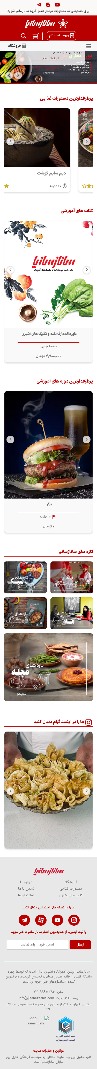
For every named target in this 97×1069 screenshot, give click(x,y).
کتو (49, 334)
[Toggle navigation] (88, 46)
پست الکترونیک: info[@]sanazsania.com (48, 998)
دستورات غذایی (71, 888)
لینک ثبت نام (50, 58)
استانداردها (26, 895)
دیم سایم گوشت (73, 173)
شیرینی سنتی (49, 504)
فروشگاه (14, 46)
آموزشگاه (71, 882)
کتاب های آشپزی (71, 895)
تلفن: (49, 992)
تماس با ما (26, 888)
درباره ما (26, 882)
